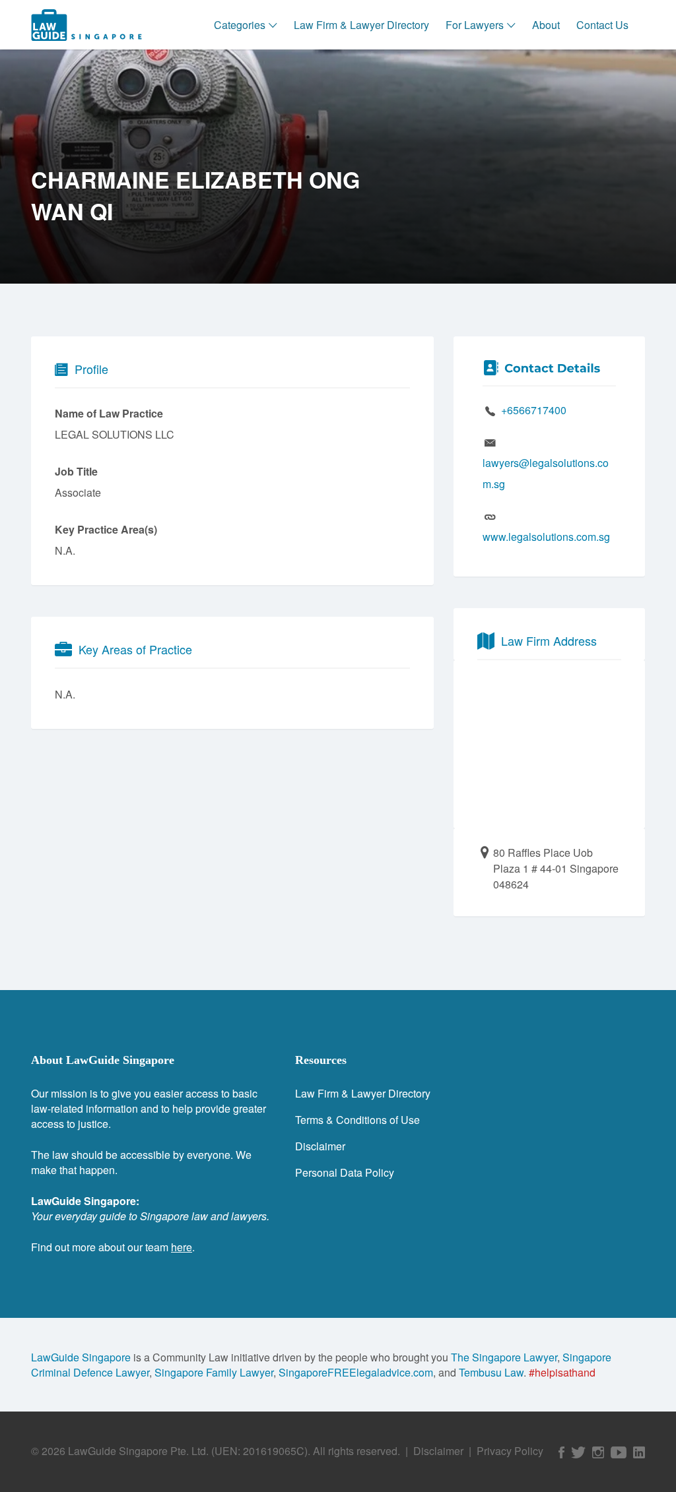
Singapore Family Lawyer (213, 1372)
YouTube (618, 1452)
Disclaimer (320, 1146)
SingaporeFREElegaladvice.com (356, 1372)
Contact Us (602, 24)
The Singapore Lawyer (504, 1357)
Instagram (598, 1452)
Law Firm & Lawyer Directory (361, 24)
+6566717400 (533, 410)
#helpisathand (562, 1372)
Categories (239, 24)
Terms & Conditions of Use (357, 1119)
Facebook (561, 1452)
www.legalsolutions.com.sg (546, 536)
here (181, 1247)
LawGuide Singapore (81, 1357)
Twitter (578, 1452)
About (546, 24)
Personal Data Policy (344, 1172)
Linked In (639, 1452)
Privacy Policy (510, 1450)
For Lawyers (475, 24)
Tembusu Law (491, 1372)
